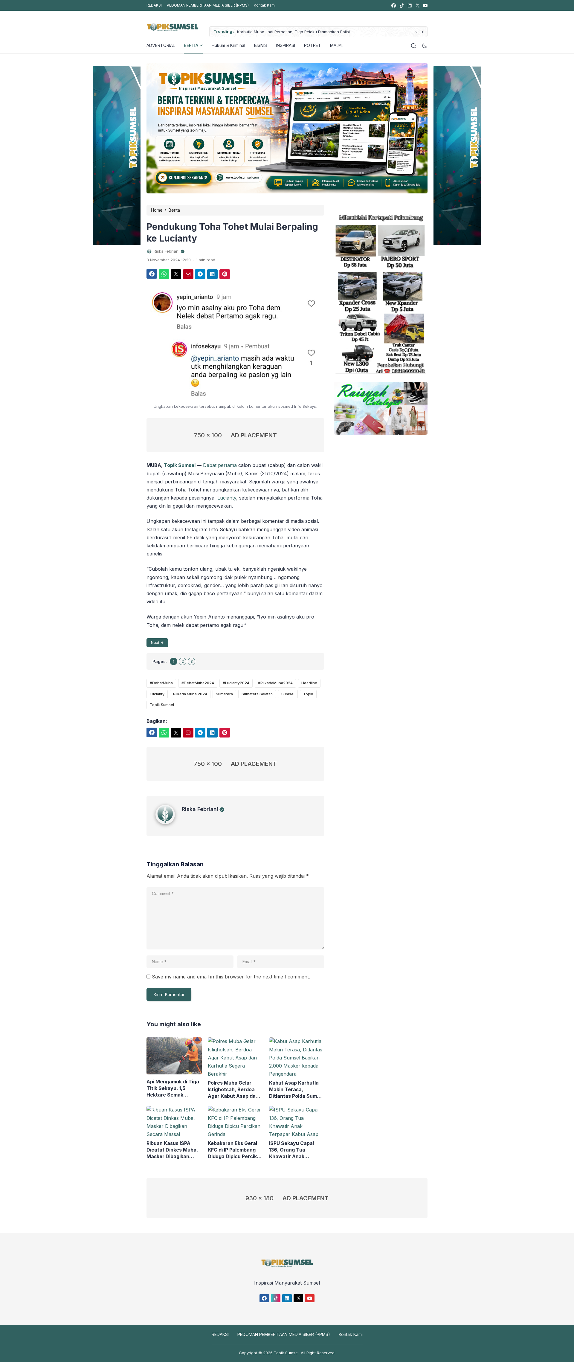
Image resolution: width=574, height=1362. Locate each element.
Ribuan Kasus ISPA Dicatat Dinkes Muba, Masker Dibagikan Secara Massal (172, 1150)
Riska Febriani (200, 809)
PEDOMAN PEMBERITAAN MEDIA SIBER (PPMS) (208, 5)
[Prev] (416, 32)
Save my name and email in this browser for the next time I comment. (231, 977)
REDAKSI (154, 5)
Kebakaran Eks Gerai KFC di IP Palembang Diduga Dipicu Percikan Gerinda (235, 1150)
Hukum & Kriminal (228, 45)
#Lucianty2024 (236, 683)
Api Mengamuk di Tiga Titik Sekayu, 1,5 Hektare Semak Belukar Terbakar (172, 1088)
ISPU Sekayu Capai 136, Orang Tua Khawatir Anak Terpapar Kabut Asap (294, 1150)
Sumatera (224, 694)
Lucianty (226, 498)
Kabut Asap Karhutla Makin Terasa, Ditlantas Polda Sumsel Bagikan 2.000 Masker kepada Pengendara (296, 1089)
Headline (309, 683)
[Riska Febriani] (168, 822)
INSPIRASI (285, 45)
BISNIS (260, 45)
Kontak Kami (265, 5)
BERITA (191, 45)
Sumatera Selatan (257, 694)
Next (155, 642)
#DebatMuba (161, 683)
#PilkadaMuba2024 (275, 683)
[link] (393, 5)
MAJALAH (339, 45)
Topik (308, 694)
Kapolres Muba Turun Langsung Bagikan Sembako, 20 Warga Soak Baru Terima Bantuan (331, 31)
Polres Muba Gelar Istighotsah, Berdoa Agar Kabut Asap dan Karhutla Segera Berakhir (233, 1089)
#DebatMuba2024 (197, 683)
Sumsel (287, 694)
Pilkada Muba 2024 (190, 694)
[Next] (422, 32)
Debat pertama (220, 465)
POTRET (312, 45)
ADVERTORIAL (160, 45)
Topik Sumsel (180, 465)
